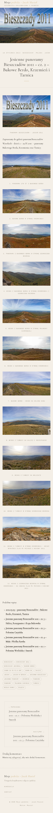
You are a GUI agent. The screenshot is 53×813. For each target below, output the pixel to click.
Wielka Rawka (9, 687)
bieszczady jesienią (12, 666)
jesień (6, 675)
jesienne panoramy (11, 679)
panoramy (7, 683)
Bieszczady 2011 (22, 662)
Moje (20, 2)
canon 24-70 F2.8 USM (12, 670)
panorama (36, 679)
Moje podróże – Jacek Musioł (30, 802)
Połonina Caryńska (22, 683)
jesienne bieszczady (38, 675)
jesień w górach (19, 675)
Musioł (30, 805)
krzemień (26, 679)
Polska (39, 53)
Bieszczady (28, 53)
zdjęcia (21, 687)
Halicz (38, 670)
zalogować (16, 757)
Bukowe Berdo (29, 666)
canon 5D (28, 670)
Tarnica (36, 683)
